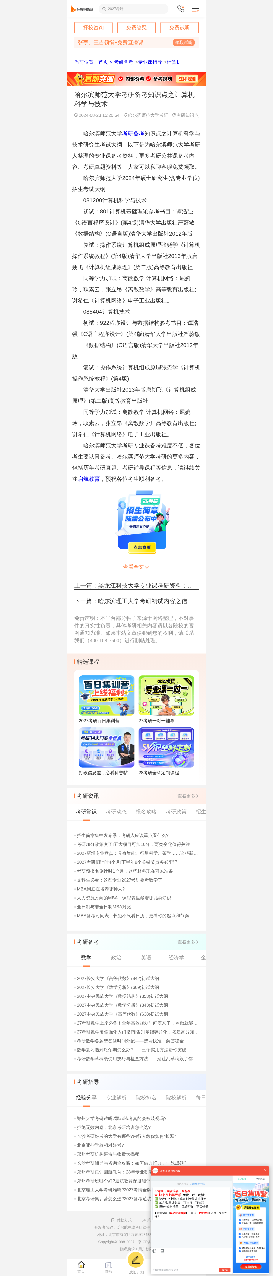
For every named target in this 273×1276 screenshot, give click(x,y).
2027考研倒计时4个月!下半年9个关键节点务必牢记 (127, 862)
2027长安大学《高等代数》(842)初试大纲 (118, 978)
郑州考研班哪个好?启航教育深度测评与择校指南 (125, 1181)
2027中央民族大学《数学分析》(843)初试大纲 (122, 1005)
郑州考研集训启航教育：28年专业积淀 (115, 1172)
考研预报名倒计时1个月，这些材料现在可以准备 (125, 871)
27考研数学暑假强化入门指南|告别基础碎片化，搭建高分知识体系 (138, 1032)
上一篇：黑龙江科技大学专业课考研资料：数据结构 (136, 585)
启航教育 (89, 479)
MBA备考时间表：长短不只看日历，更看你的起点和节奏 (133, 915)
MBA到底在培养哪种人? (101, 889)
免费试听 (179, 27)
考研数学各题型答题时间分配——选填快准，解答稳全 (130, 1041)
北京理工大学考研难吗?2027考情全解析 (116, 1190)
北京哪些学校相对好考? (100, 1145)
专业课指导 (150, 62)
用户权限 (145, 1249)
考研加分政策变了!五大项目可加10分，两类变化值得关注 (133, 844)
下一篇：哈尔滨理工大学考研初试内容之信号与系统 (136, 601)
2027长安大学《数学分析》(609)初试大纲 (118, 987)
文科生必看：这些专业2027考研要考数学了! (120, 880)
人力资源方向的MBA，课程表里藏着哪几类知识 (124, 898)
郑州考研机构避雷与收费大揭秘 (108, 1154)
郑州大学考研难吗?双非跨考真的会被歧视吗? (121, 1118)
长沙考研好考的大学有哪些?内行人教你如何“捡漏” (126, 1136)
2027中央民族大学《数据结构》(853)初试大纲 (122, 996)
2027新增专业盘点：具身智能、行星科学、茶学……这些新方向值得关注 (138, 853)
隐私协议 (127, 1249)
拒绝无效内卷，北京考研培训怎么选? (114, 1127)
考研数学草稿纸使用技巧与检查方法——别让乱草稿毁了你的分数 (138, 1058)
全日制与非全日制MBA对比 (104, 907)
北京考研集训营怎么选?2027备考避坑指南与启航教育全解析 (136, 1199)
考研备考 (123, 62)
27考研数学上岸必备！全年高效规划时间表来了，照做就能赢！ (138, 1023)
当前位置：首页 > (93, 62)
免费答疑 (136, 27)
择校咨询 (93, 27)
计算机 (174, 62)
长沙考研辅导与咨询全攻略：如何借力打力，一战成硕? (131, 1163)
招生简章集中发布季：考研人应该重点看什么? (122, 835)
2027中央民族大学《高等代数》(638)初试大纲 (122, 1014)
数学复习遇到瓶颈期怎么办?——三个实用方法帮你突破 (131, 1050)
